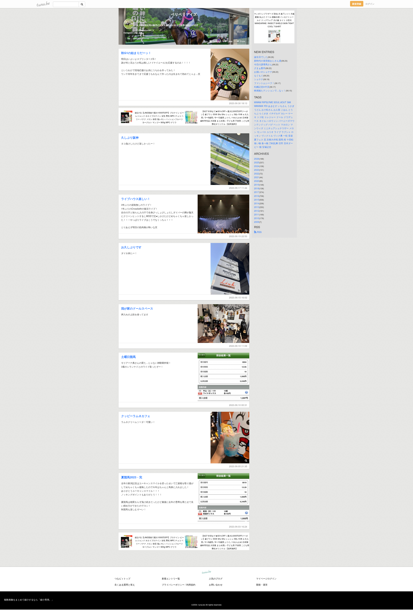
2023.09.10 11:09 (238, 345)
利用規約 (190, 584)
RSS (259, 232)
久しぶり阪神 (130, 137)
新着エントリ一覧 (171, 578)
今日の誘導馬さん (263, 64)
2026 (256, 158)
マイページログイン (266, 578)
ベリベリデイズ (184, 14)
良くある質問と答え (125, 584)
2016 (256, 195)
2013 (256, 207)
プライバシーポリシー (173, 584)
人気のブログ (215, 578)
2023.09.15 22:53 (238, 236)
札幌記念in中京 (261, 86)
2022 (256, 173)
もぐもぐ (258, 75)
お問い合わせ (215, 584)
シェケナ (258, 79)
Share (242, 41)
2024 (256, 166)
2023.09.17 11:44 (238, 187)
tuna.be (206, 572)
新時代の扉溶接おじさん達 (267, 60)
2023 (256, 169)
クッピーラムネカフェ (135, 416)
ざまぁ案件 (259, 68)
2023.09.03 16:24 (238, 526)
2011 (256, 214)
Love (229, 41)
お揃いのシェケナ (263, 71)
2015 (256, 199)
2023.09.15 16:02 (238, 297)
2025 (256, 162)
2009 (256, 221)
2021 (256, 177)
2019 (256, 184)
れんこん (141, 21)
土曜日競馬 (128, 357)
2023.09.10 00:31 (238, 405)
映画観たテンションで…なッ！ (270, 90)
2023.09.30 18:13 (238, 103)
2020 (256, 181)
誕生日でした (261, 57)
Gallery (216, 41)
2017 (256, 192)
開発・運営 (261, 584)
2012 (256, 210)
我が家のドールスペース (137, 308)
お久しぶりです (131, 247)
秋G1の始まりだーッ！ (136, 53)
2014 (256, 203)
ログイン (369, 3)
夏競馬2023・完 (131, 477)
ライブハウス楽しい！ (135, 199)
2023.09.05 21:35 (238, 466)
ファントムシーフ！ (264, 83)
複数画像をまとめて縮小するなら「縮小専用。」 (29, 599)
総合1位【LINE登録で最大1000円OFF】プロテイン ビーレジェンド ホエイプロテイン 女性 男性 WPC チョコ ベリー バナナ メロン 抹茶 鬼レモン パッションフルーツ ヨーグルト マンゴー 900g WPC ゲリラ (159, 117)
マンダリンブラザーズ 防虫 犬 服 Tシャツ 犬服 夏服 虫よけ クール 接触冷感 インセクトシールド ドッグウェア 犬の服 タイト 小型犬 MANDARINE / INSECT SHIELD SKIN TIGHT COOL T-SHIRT (274, 20)
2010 (256, 218)
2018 (256, 188)
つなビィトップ (122, 578)
